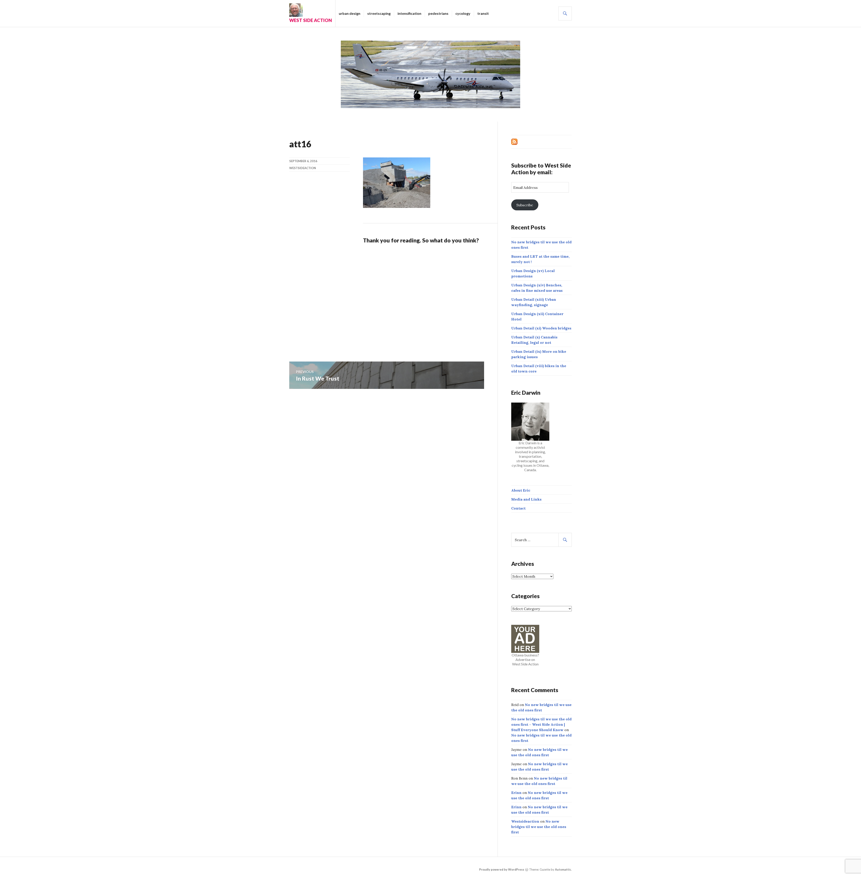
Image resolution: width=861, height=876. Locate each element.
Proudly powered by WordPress (501, 869)
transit (483, 13)
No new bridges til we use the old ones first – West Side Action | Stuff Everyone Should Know (541, 724)
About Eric (520, 490)
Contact (518, 508)
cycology (462, 13)
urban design (349, 13)
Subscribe (524, 205)
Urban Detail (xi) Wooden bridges (541, 328)
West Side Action (310, 20)
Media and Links (526, 499)
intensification (409, 13)
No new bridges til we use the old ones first (538, 826)
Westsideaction (302, 168)
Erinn (516, 792)
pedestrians (438, 13)
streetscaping (379, 13)
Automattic (563, 869)
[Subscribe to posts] (514, 141)
